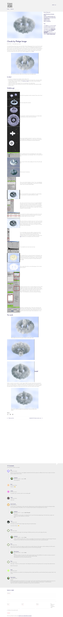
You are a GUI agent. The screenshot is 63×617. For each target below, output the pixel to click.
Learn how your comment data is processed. (25, 615)
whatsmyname (52, 33)
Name (8, 604)
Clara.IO (55, 25)
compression (46, 26)
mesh (44, 30)
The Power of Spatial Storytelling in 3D (49, 16)
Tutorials (20, 43)
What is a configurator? (47, 21)
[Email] (13, 414)
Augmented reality (51, 25)
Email (23, 604)
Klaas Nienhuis (16, 551)
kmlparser (46, 29)
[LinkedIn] (10, 414)
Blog (13, 43)
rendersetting (46, 31)
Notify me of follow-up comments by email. (53, 606)
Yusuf (11, 521)
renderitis (52, 30)
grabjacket (15, 477)
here (33, 51)
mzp (45, 30)
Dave (11, 561)
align (48, 25)
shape (51, 31)
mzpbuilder (47, 30)
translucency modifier (25, 81)
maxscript (53, 29)
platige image (16, 43)
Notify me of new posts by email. (13, 610)
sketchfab (46, 32)
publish (49, 30)
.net (44, 25)
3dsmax (47, 25)
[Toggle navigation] (54, 5)
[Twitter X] (8, 414)
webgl (48, 33)
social (48, 32)
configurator (49, 26)
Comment (9, 593)
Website (37, 604)
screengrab (50, 31)
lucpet (11, 497)
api (49, 25)
